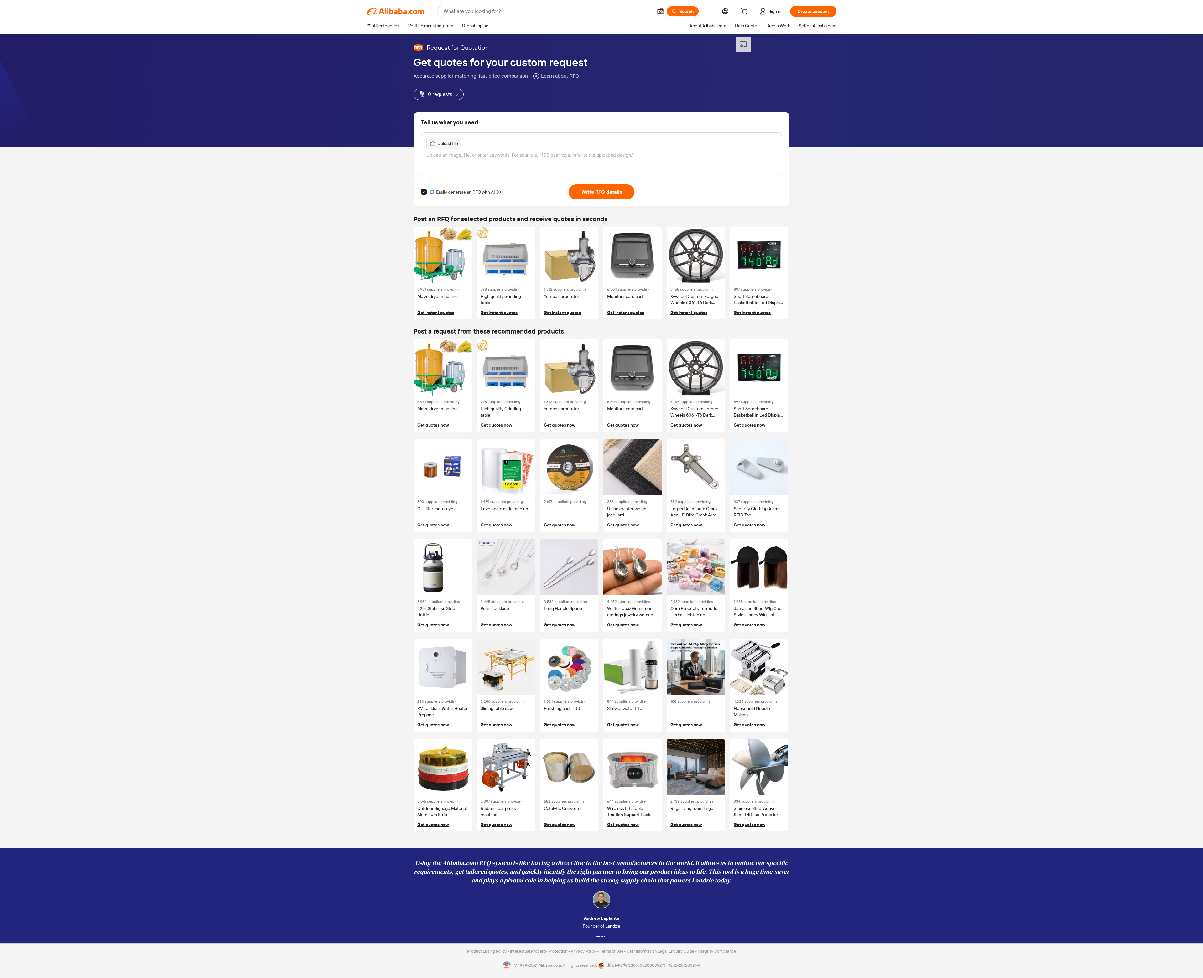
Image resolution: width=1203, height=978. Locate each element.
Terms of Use (612, 951)
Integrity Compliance (717, 951)
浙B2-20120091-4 (684, 965)
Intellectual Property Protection (539, 951)
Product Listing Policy (487, 951)
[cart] (745, 12)
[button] (660, 11)
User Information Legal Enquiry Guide (660, 951)
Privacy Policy (584, 951)
